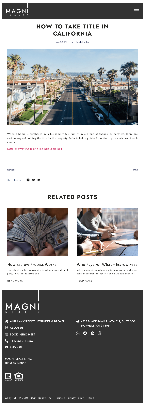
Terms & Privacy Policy (69, 398)
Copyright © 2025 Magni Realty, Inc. (29, 398)
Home (90, 398)
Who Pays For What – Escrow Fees (107, 264)
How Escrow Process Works (31, 264)
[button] (28, 180)
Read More (15, 281)
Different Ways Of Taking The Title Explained (34, 148)
